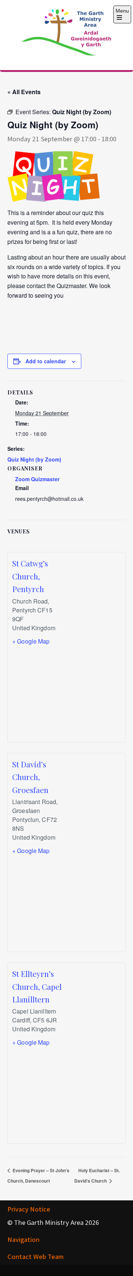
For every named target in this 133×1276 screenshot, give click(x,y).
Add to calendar (45, 361)
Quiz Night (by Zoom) (34, 459)
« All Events (24, 91)
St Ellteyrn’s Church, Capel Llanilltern (37, 986)
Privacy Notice (28, 1208)
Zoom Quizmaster (37, 479)
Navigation (23, 1239)
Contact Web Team (35, 1256)
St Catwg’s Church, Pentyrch (30, 576)
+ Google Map (31, 641)
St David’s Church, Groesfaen (30, 777)
